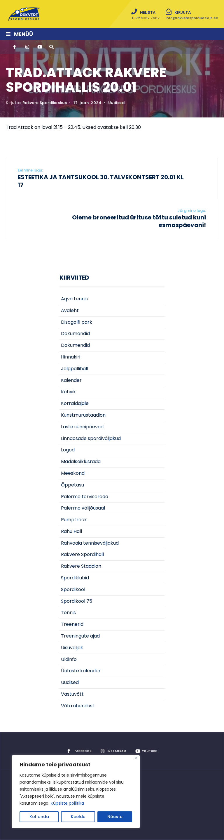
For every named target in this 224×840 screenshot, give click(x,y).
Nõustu (115, 817)
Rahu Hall (71, 531)
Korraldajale (75, 403)
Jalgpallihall (74, 368)
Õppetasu (72, 485)
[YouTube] (39, 47)
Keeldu (78, 817)
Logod (68, 449)
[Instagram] (27, 47)
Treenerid (72, 624)
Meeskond (73, 473)
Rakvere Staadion (81, 566)
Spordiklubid (75, 577)
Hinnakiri (70, 357)
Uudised (116, 102)
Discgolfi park (76, 322)
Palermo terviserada (84, 496)
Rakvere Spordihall (82, 554)
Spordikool (73, 589)
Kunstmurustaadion (83, 415)
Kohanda (39, 817)
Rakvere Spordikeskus (44, 102)
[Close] (136, 757)
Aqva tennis (74, 298)
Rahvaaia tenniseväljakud (90, 543)
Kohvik (68, 391)
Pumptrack (74, 519)
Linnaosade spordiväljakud (91, 438)
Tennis (68, 612)
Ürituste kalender (81, 670)
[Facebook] (15, 47)
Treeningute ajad (80, 636)
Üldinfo (69, 659)
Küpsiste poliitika (67, 803)
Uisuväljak (72, 647)
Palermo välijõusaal (83, 508)
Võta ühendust (77, 705)
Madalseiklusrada (81, 461)
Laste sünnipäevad (82, 426)
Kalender (71, 380)
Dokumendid (75, 333)
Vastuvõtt (72, 694)
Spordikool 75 (76, 601)
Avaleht (70, 310)
